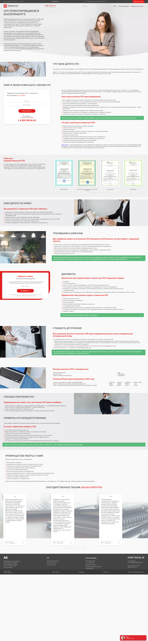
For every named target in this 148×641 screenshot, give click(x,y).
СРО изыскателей (51, 563)
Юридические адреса (91, 564)
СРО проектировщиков (53, 561)
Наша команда (7, 1)
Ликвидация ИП (89, 568)
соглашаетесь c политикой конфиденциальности (25, 295)
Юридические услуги (137, 6)
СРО (115, 6)
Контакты (21, 1)
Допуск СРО (65, 145)
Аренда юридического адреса (93, 566)
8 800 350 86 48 (28, 120)
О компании (15, 1)
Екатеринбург (55, 1)
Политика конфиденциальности (136, 572)
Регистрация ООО (90, 561)
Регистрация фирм (123, 6)
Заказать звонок (138, 1)
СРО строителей (51, 564)
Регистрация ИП (90, 563)
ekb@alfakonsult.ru (132, 567)
